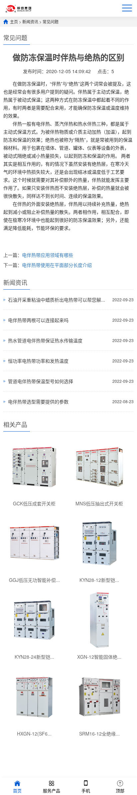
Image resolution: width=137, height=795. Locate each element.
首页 (17, 790)
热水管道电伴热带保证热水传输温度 (45, 340)
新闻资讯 (30, 21)
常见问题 (51, 21)
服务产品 (51, 790)
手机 (85, 790)
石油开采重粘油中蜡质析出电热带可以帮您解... (56, 299)
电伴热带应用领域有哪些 (47, 255)
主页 (14, 21)
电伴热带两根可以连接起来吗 (38, 320)
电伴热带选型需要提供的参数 (38, 401)
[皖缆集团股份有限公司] (18, 8)
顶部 (120, 790)
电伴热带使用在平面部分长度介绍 (57, 265)
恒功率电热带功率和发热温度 (38, 360)
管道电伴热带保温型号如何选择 (40, 381)
